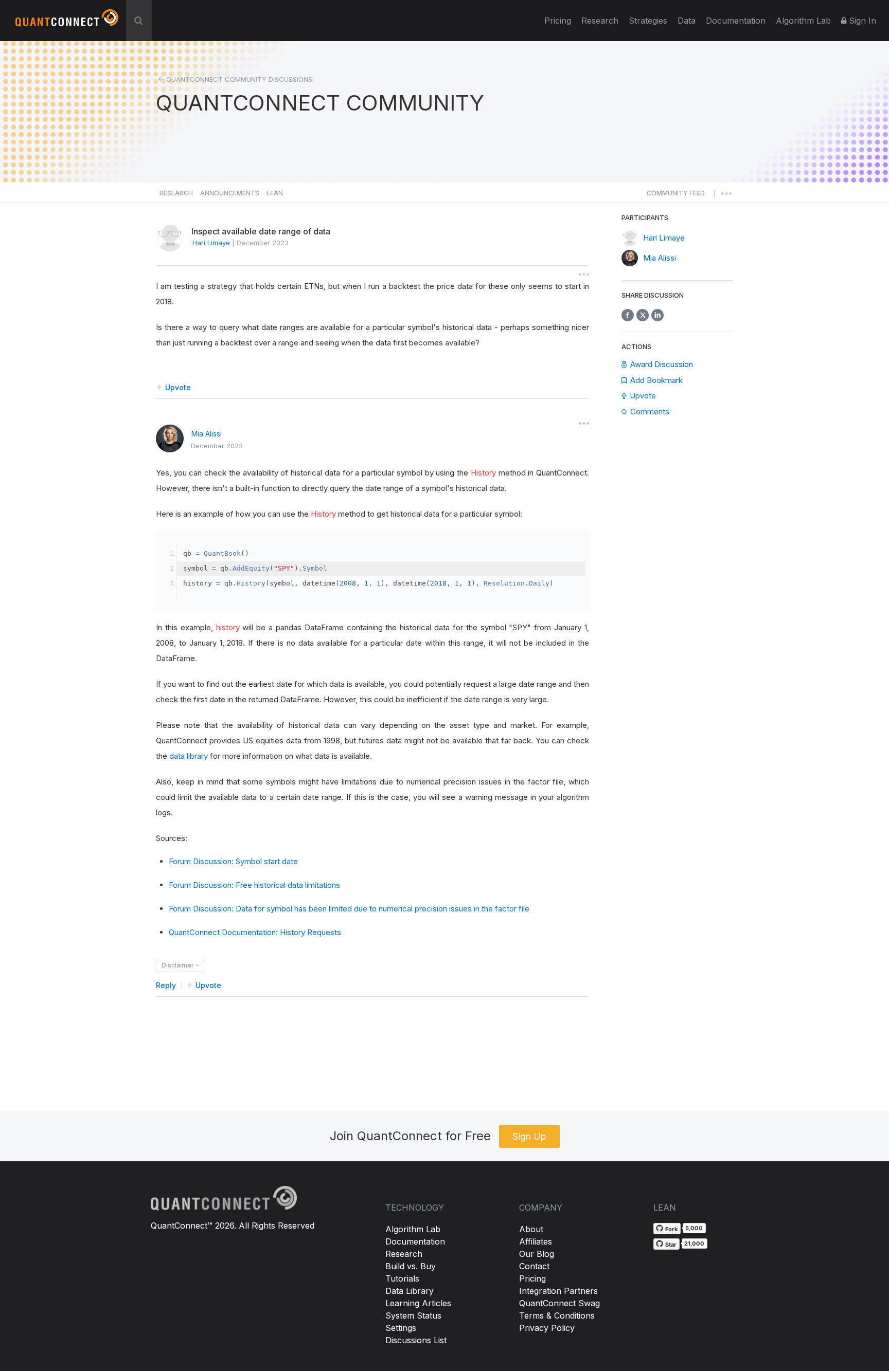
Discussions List (416, 1340)
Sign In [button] (861, 20)
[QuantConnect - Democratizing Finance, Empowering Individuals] (66, 22)
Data (687, 20)
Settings (400, 1328)
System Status (413, 1315)
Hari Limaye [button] (211, 243)
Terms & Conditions (557, 1315)
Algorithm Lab (412, 1229)
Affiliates (535, 1241)
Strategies (648, 20)
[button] (675, 196)
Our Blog (536, 1254)
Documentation (415, 1241)
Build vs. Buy (410, 1266)
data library (188, 756)
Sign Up (529, 1136)
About (531, 1229)
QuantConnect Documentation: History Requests (255, 932)
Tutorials (402, 1278)
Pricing (557, 20)
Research (599, 20)
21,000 (694, 1243)
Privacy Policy (547, 1328)
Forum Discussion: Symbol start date (233, 861)
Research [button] (176, 193)
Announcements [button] (229, 193)
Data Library (409, 1291)
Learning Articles (418, 1303)
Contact (534, 1266)
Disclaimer (178, 965)
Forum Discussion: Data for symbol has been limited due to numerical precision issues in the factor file (349, 908)
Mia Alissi (206, 433)
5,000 (694, 1228)
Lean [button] (274, 193)
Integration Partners (558, 1291)
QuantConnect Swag (559, 1303)
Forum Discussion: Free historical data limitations (254, 885)
